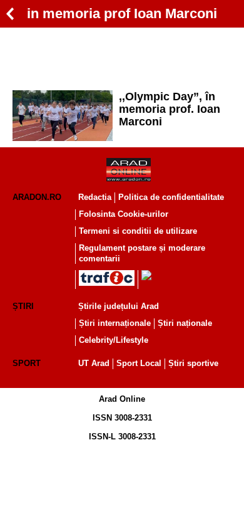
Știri (23, 306)
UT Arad (93, 363)
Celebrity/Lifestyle (113, 340)
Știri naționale (185, 323)
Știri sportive (193, 363)
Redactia (94, 197)
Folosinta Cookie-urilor (123, 214)
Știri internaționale (115, 323)
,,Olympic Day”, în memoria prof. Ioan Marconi (169, 109)
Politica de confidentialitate (171, 197)
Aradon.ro (37, 197)
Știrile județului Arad (118, 306)
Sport (27, 363)
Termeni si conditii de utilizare (138, 231)
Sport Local (138, 363)
